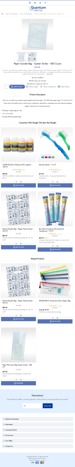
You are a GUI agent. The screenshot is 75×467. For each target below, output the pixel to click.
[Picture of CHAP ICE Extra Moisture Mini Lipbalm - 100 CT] (18, 144)
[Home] (2, 13)
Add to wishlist (33, 87)
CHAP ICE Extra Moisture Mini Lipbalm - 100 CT (17, 166)
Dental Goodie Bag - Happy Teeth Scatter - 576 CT (18, 230)
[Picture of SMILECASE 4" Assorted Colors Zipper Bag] (55, 280)
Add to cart (18, 86)
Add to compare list (49, 87)
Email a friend (65, 87)
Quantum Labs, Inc (42, 84)
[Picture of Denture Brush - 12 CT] (55, 144)
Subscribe (47, 406)
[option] (21, 57)
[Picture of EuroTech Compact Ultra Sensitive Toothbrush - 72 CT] (55, 209)
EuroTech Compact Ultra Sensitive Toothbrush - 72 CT (51, 230)
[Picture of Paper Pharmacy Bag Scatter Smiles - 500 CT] (18, 345)
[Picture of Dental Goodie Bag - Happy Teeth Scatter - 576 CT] (18, 209)
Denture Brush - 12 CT (47, 165)
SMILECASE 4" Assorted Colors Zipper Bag (54, 301)
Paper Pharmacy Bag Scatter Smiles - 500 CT (17, 366)
